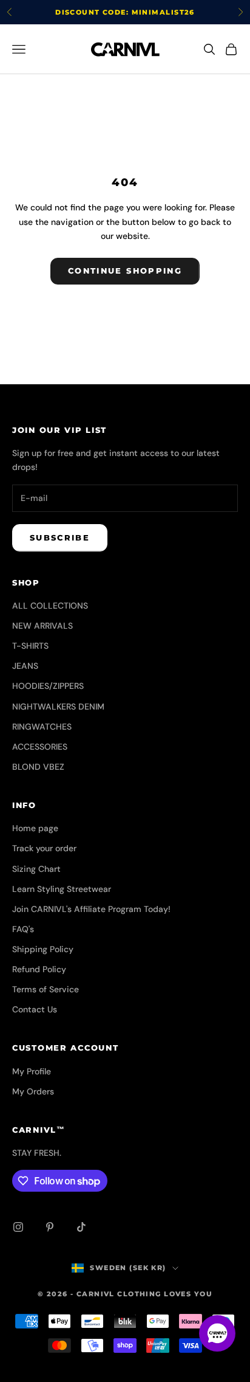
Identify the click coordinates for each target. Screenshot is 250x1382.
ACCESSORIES (39, 746)
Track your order (44, 848)
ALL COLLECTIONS (50, 605)
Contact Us (34, 1009)
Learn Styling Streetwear (61, 888)
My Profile (31, 1071)
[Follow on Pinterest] (50, 1227)
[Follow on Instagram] (18, 1227)
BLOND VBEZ (38, 766)
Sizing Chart (36, 868)
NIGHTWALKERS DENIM (58, 706)
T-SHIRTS (30, 645)
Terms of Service (45, 989)
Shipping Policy (42, 949)
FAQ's (23, 929)
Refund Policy (39, 969)
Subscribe (60, 537)
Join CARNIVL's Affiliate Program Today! (91, 908)
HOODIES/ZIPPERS (48, 685)
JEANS (25, 665)
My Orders (33, 1091)
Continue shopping (125, 270)
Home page (35, 828)
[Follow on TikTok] (81, 1227)
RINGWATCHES (42, 726)
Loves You (188, 1294)
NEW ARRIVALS (42, 625)
